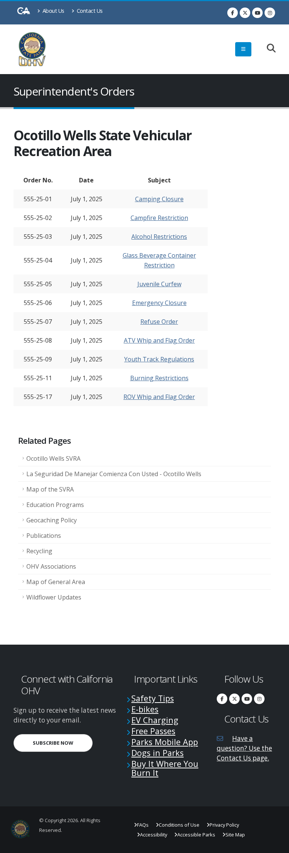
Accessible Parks (196, 834)
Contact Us (89, 10)
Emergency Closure (159, 303)
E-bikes (144, 709)
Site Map (235, 834)
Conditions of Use (179, 824)
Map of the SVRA (50, 489)
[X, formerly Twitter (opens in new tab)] (245, 13)
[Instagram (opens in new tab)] (270, 13)
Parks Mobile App (164, 741)
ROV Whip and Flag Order (159, 397)
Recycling (39, 551)
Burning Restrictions (159, 378)
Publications (43, 535)
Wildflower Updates (53, 597)
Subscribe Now (63, 742)
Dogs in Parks (157, 752)
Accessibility (153, 834)
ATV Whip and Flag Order (159, 340)
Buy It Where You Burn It (164, 768)
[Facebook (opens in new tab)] (232, 13)
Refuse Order (159, 321)
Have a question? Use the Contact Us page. (244, 748)
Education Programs (55, 505)
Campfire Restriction (159, 218)
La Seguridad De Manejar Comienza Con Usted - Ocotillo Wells (113, 474)
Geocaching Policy (51, 520)
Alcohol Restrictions (159, 236)
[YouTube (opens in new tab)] (257, 13)
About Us (52, 10)
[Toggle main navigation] (243, 49)
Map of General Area (55, 582)
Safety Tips (152, 698)
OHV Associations (51, 566)
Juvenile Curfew (159, 284)
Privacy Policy (224, 824)
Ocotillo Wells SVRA (53, 458)
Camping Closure (159, 199)
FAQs (143, 824)
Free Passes (153, 731)
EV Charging (154, 720)
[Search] (267, 48)
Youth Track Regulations (159, 359)
